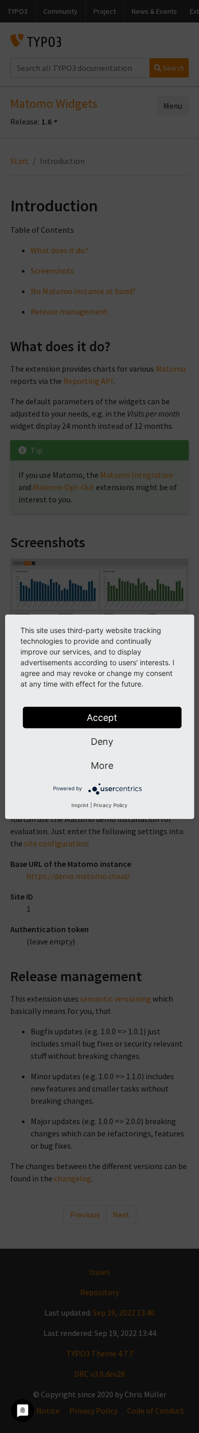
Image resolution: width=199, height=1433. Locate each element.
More (102, 765)
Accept (102, 717)
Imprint (80, 804)
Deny (102, 741)
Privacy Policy (110, 804)
